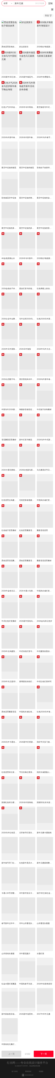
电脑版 (41, 1071)
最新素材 (28, 1071)
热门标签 (15, 1071)
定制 (50, 3)
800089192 (29, 1075)
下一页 (43, 1054)
